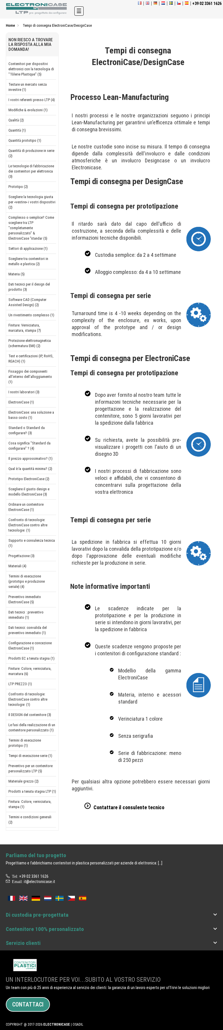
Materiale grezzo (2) (23, 781)
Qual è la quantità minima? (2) (30, 468)
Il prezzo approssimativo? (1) (30, 458)
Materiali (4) (17, 566)
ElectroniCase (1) (21, 402)
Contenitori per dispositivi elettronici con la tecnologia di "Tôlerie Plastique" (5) (31, 69)
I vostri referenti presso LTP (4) (31, 100)
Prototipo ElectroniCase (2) (28, 479)
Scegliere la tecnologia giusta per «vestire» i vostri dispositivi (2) (31, 202)
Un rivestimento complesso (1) (31, 315)
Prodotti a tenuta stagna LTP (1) (32, 791)
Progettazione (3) (21, 556)
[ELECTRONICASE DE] (155, 3)
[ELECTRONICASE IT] (37, 9)
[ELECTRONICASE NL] (163, 3)
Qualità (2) (16, 120)
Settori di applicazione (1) (28, 248)
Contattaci (28, 1004)
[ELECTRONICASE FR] (139, 3)
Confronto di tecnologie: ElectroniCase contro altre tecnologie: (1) (27, 525)
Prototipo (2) (18, 186)
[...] (160, 863)
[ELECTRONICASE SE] (171, 3)
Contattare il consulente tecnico (128, 807)
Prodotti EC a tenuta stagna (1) (31, 658)
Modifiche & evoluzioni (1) (28, 110)
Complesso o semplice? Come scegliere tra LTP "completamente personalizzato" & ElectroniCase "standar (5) (31, 228)
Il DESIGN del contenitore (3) (29, 715)
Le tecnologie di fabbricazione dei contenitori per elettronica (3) (31, 171)
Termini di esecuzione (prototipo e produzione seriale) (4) (26, 581)
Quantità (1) (17, 130)
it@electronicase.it (39, 881)
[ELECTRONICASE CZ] (71, 898)
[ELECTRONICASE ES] (186, 3)
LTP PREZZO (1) (20, 684)
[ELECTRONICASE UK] (147, 3)
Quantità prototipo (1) (24, 140)
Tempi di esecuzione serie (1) (30, 755)
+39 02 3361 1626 (33, 876)
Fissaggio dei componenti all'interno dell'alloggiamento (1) (30, 376)
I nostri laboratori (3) (23, 392)
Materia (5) (16, 274)
